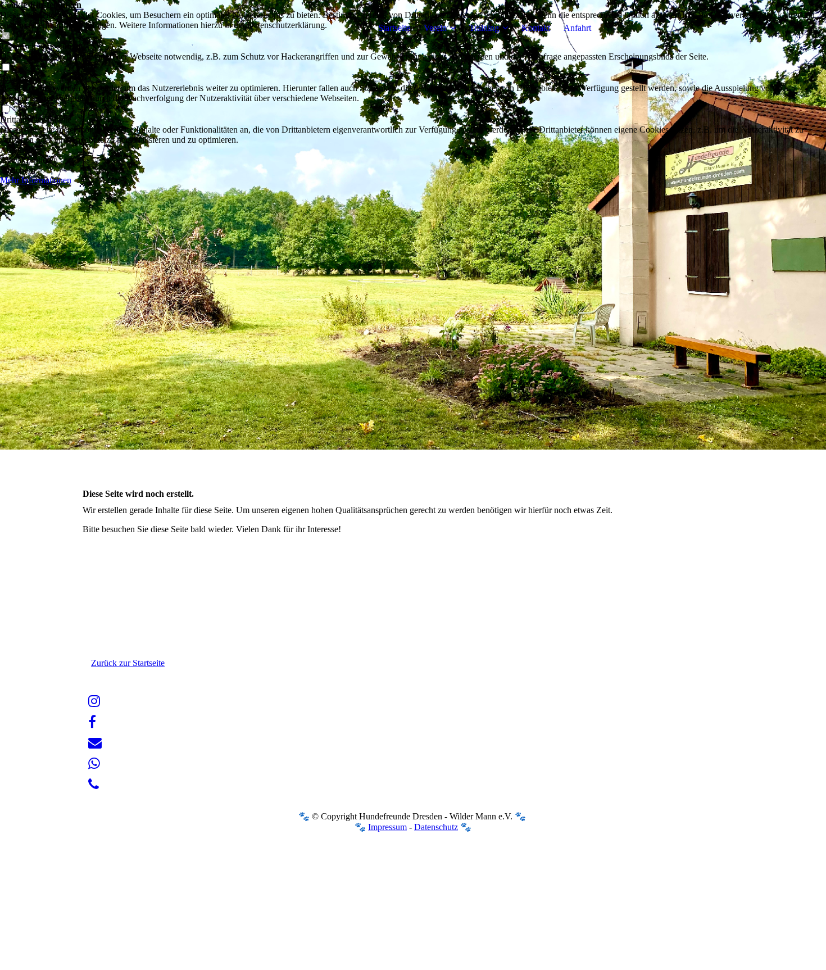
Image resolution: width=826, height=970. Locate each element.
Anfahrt (577, 28)
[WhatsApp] (94, 763)
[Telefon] (93, 784)
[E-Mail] (95, 743)
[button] (413, 150)
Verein (435, 28)
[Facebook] (92, 722)
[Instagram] (94, 701)
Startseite (394, 28)
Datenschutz (436, 827)
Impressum (387, 827)
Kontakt (535, 28)
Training (484, 28)
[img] (153, 28)
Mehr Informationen (35, 180)
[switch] (5, 67)
